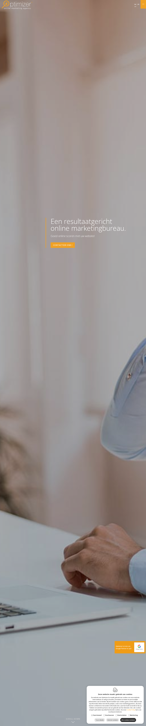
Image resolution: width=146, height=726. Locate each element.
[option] (73, 363)
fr (138, 4)
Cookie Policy (131, 710)
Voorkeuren (109, 715)
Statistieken (121, 715)
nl (135, 4)
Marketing (134, 715)
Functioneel (97, 715)
